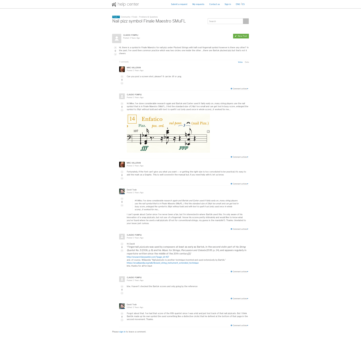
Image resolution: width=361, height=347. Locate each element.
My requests (198, 4)
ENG (238, 4)
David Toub (132, 190)
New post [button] (242, 36)
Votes (240, 62)
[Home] (125, 4)
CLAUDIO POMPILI (130, 35)
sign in (122, 331)
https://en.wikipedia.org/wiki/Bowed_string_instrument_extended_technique (163, 263)
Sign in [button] (228, 4)
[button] (115, 47)
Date (247, 62)
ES (243, 4)
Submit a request (179, 4)
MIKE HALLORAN (134, 68)
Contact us (214, 4)
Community (125, 17)
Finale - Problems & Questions (145, 17)
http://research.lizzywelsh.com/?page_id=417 (148, 257)
